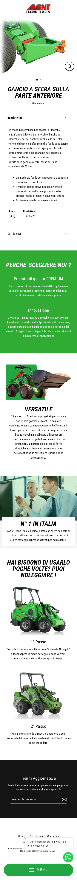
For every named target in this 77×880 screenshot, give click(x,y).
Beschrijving (14, 117)
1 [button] (37, 80)
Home (21, 836)
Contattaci (53, 836)
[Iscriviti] (64, 799)
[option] (38, 47)
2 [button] (40, 80)
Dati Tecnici (14, 233)
